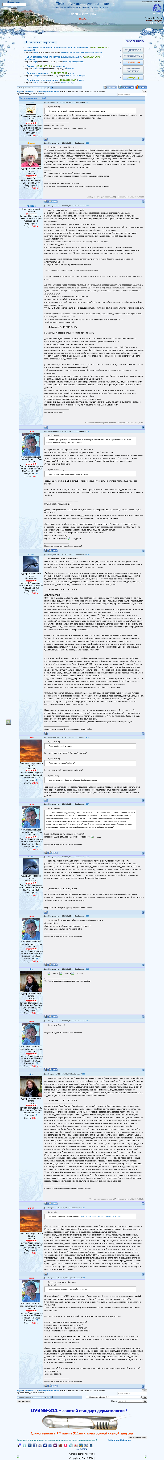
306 (87, 737)
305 (87, 554)
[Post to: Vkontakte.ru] (91, 1445)
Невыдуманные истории (75, 76)
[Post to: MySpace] (45, 1445)
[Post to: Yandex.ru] (75, 1445)
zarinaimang (29, 59)
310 (87, 969)
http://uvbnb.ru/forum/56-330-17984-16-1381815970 (101, 1216)
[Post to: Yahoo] (55, 1445)
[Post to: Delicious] (19, 1445)
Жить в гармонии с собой (72, 92)
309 (87, 916)
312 (83, 1074)
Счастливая (38, 69)
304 (87, 431)
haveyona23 (29, 50)
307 (87, 804)
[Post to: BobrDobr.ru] (60, 1445)
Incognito (37, 76)
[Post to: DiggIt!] (29, 1445)
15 (48, 88)
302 (87, 143)
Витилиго (70, 69)
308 (87, 857)
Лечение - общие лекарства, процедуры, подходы (81, 52)
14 (45, 88)
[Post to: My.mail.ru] (80, 1445)
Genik (35, 52)
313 (83, 1208)
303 (87, 206)
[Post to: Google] (39, 1445)
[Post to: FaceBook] (34, 1445)
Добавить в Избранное (119, 1440)
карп (35, 62)
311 (87, 1021)
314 (83, 1278)
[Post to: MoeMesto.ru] (70, 1445)
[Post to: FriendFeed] (50, 1445)
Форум (20, 92)
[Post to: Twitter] (24, 1445)
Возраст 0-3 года (67, 82)
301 (87, 102)
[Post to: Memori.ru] (65, 1445)
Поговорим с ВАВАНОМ (48, 92)
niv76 (35, 82)
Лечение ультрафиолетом (73, 62)
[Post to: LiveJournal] (86, 1445)
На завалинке (31, 92)
